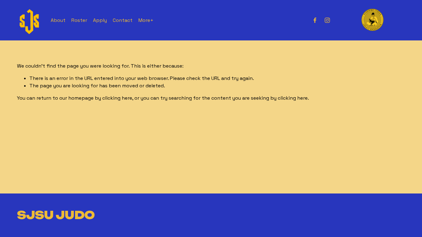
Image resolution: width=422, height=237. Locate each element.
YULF (372, 19)
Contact (123, 20)
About (58, 20)
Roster (79, 20)
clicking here (117, 98)
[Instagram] (327, 20)
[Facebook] (315, 20)
